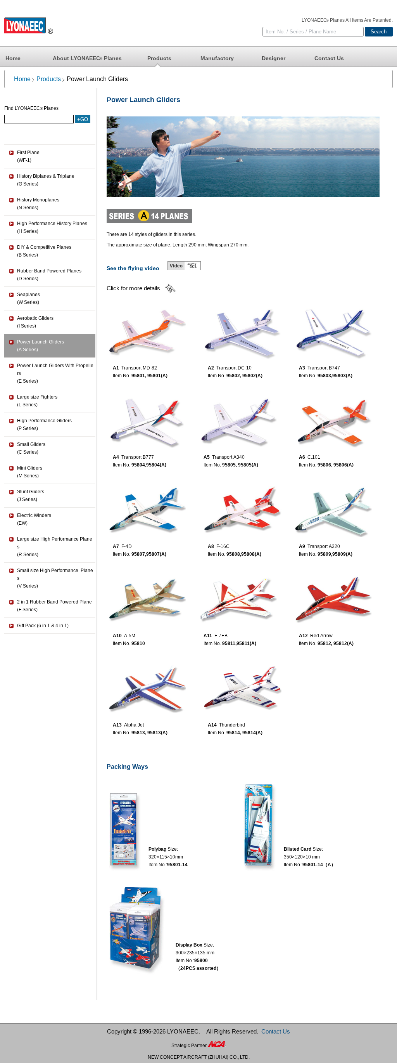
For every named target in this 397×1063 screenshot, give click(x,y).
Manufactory (217, 58)
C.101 (313, 457)
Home (13, 58)
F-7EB (221, 635)
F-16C (223, 546)
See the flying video (133, 268)
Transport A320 (323, 546)
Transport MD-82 (139, 368)
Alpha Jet (134, 725)
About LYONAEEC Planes (87, 58)
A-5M (129, 635)
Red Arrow (321, 635)
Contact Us (329, 58)
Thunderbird (232, 725)
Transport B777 (137, 457)
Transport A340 (228, 457)
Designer (273, 58)
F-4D (126, 546)
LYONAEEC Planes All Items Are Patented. (347, 20)
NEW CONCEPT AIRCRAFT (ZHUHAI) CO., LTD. (199, 1057)
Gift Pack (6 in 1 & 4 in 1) (43, 625)
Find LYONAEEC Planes (31, 108)
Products (159, 58)
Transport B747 (323, 368)
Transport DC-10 (234, 368)
